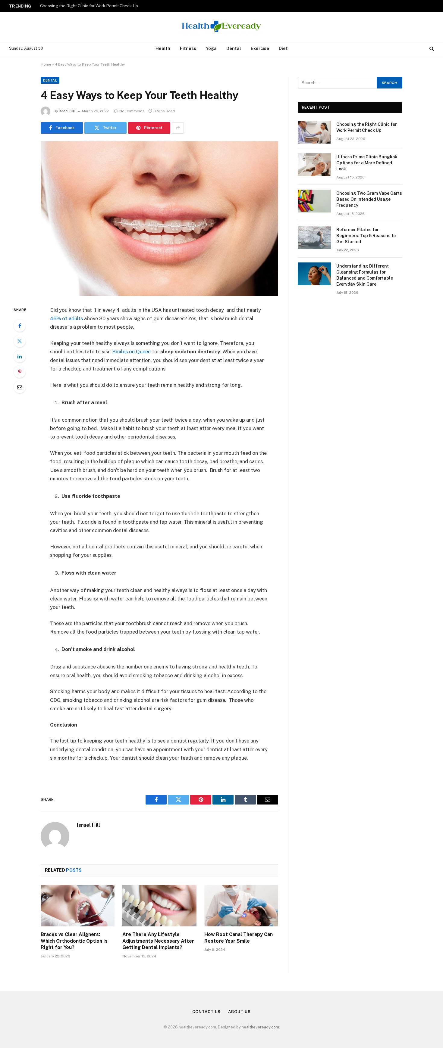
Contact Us (206, 1011)
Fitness (188, 48)
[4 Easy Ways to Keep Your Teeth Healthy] (159, 218)
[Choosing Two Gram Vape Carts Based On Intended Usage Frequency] (314, 201)
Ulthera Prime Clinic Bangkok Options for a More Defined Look (99, 5)
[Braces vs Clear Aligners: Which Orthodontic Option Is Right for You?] (78, 905)
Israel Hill (67, 111)
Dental (233, 48)
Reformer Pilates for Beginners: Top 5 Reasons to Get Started (366, 235)
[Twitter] (20, 341)
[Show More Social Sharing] (178, 128)
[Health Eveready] (221, 26)
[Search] (431, 48)
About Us (239, 1011)
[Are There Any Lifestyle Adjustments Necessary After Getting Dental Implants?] (159, 905)
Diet (283, 48)
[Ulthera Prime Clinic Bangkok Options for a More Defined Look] (314, 164)
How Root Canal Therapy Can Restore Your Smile (238, 938)
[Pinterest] (20, 372)
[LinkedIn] (20, 356)
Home (46, 64)
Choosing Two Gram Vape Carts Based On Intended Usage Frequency (369, 199)
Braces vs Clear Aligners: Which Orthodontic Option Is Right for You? (74, 941)
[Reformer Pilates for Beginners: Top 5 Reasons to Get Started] (314, 237)
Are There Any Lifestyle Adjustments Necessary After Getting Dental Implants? (158, 941)
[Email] (20, 387)
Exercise (260, 48)
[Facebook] (20, 326)
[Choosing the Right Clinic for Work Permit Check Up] (314, 132)
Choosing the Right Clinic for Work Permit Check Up (366, 127)
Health (163, 48)
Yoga (211, 48)
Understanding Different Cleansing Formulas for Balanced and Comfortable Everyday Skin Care (364, 275)
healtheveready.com (260, 1027)
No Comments (132, 111)
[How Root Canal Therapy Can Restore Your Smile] (241, 905)
